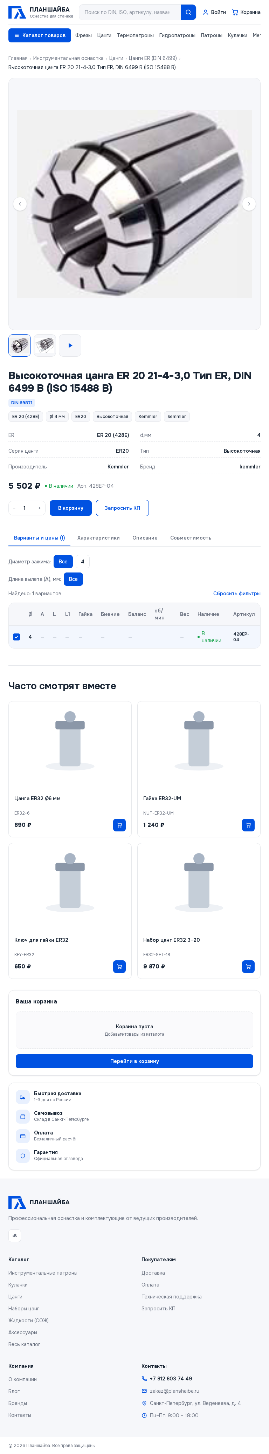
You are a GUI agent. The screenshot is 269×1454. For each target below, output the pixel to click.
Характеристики (98, 538)
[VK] (14, 1235)
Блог (14, 1391)
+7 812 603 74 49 (171, 1379)
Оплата (150, 1285)
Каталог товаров (43, 35)
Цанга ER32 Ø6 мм (37, 798)
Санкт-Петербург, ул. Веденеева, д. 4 (195, 1403)
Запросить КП (122, 508)
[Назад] (20, 204)
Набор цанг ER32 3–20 (171, 940)
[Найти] (188, 12)
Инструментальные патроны (42, 1273)
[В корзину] (119, 825)
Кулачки (237, 35)
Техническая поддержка (172, 1297)
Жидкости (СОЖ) (28, 1320)
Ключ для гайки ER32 (41, 940)
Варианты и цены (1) (39, 538)
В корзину (70, 508)
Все (63, 561)
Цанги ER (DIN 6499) (153, 58)
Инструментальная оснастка (68, 58)
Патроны (211, 35)
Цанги (104, 35)
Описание (145, 538)
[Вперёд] (249, 204)
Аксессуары (22, 1332)
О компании (22, 1379)
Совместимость (191, 538)
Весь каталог (24, 1344)
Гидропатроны (177, 35)
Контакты (19, 1415)
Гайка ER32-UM (162, 798)
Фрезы (83, 35)
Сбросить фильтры (237, 593)
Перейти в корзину (134, 1061)
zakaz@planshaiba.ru (174, 1391)
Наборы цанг (23, 1308)
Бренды (17, 1403)
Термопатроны (135, 35)
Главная (18, 58)
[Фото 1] (19, 345)
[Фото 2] (45, 345)
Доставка (153, 1273)
